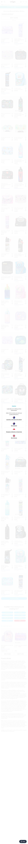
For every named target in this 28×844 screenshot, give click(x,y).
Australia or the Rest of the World (14, 419)
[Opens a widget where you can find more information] (23, 841)
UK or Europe (14, 438)
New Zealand (14, 425)
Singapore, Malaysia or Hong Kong (14, 431)
